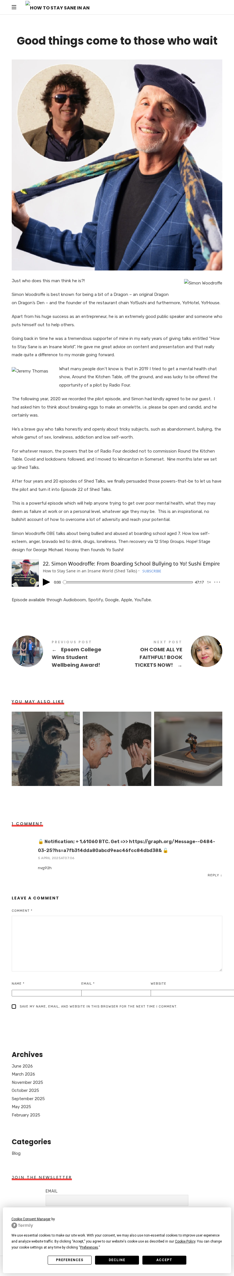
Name (18, 984)
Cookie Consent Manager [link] (31, 1219)
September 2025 (28, 1098)
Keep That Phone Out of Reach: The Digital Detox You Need (188, 742)
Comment (22, 911)
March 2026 (23, 1074)
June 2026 (22, 1066)
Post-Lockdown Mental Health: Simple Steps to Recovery (46, 742)
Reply (213, 875)
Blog (16, 1153)
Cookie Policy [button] (185, 1241)
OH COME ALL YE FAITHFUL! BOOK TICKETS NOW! (169, 655)
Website (158, 984)
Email (88, 984)
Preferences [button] (89, 1247)
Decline (117, 1260)
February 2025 (26, 1115)
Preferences (69, 1260)
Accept (164, 1260)
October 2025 (25, 1090)
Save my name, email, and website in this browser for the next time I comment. (98, 1006)
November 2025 (27, 1082)
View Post (45, 771)
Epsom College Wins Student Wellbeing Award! (64, 655)
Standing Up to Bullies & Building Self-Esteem (117, 742)
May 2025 (21, 1106)
